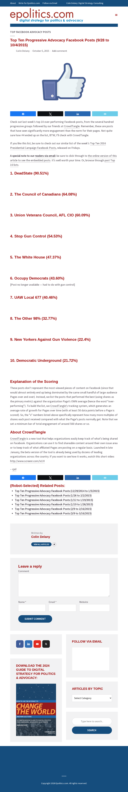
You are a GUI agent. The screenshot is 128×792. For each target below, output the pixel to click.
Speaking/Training (74, 9)
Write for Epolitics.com (29, 3)
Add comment (59, 50)
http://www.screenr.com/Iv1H (27, 461)
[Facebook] (20, 644)
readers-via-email (45, 156)
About (13, 3)
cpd (14, 469)
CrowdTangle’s (59, 406)
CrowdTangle (72, 126)
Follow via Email (50, 3)
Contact (13, 9)
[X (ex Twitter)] (46, 644)
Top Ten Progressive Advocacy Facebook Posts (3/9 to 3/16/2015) (53, 513)
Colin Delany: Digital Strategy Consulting (84, 3)
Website (83, 601)
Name (22, 601)
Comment (23, 571)
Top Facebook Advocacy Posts (30, 31)
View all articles (41, 544)
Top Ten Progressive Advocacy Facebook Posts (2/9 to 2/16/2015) (53, 509)
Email (53, 601)
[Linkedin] (28, 644)
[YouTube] (37, 644)
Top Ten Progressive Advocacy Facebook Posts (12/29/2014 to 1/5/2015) (57, 491)
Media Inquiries (93, 9)
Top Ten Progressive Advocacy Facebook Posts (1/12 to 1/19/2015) (54, 500)
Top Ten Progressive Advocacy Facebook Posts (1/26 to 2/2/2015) (53, 495)
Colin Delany (23, 50)
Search (91, 730)
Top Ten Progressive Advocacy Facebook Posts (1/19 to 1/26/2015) (54, 504)
